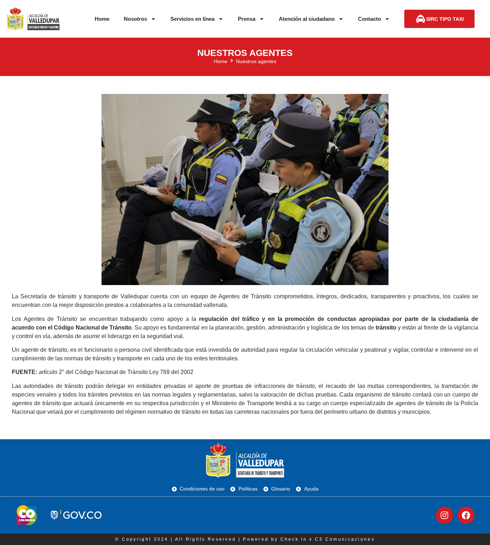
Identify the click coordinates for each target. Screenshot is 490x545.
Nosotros (135, 19)
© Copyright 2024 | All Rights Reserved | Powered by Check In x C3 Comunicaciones (245, 539)
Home (102, 19)
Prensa (246, 19)
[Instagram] (444, 515)
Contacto (369, 19)
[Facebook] (466, 515)
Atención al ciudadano (307, 19)
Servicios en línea (192, 19)
